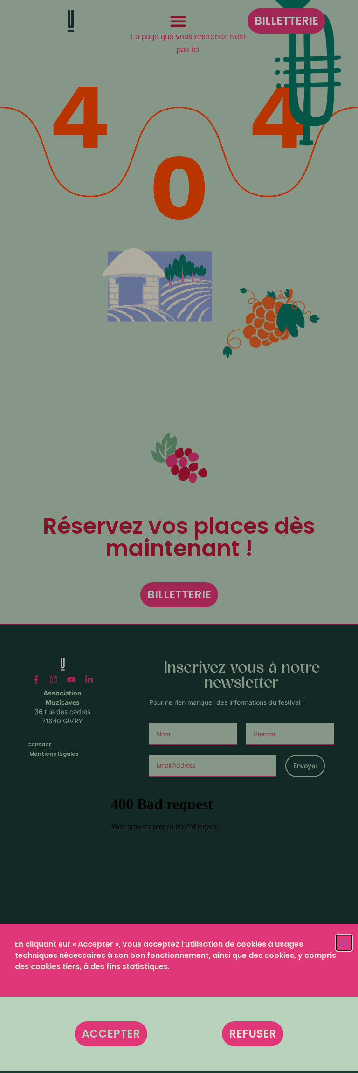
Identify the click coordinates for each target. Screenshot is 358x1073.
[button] (111, 1033)
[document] (179, 536)
